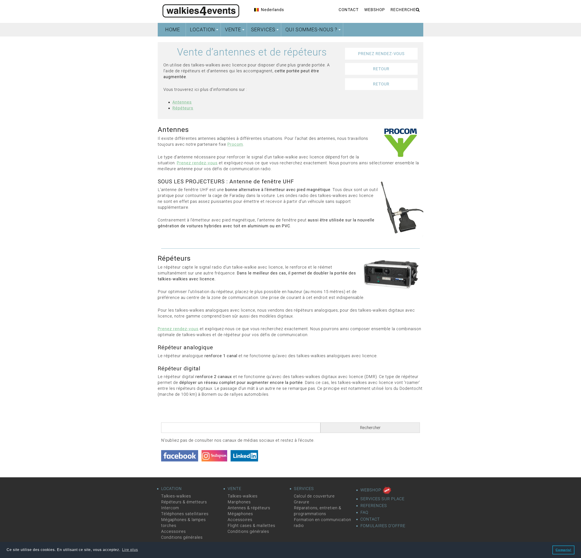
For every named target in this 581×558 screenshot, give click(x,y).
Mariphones (239, 502)
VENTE (234, 488)
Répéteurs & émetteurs (184, 502)
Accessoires (173, 531)
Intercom (170, 507)
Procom (235, 144)
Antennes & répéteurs (249, 507)
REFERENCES (373, 505)
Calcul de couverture (314, 496)
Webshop (374, 9)
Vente (235, 31)
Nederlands (272, 9)
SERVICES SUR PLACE (382, 499)
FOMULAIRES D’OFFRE (382, 526)
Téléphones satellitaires (185, 513)
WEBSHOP (371, 490)
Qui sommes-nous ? (313, 31)
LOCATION (171, 488)
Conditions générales (182, 537)
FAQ (364, 512)
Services (265, 31)
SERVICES (304, 488)
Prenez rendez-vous (381, 53)
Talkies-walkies (176, 496)
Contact (349, 9)
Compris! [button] (563, 550)
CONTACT (370, 519)
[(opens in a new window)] (181, 457)
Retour (381, 84)
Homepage (201, 10)
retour (381, 68)
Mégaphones (240, 513)
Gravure (301, 502)
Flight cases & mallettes (251, 525)
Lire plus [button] (130, 550)
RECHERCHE (403, 9)
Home (172, 29)
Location (204, 31)
